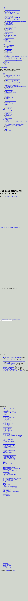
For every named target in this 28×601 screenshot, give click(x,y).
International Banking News (9, 467)
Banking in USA (6, 433)
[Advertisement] (14, 146)
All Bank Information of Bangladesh (10, 408)
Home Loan (8, 50)
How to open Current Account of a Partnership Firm (14, 361)
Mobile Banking (8, 25)
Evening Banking (9, 22)
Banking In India (6, 429)
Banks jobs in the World (8, 439)
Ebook (4, 448)
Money (4, 483)
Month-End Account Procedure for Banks (12, 357)
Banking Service (6, 18)
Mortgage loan (8, 52)
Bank (4, 8)
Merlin (13, 570)
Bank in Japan (6, 414)
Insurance (5, 464)
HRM (4, 461)
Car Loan (7, 47)
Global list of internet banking (9, 458)
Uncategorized (6, 494)
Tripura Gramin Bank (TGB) (9, 368)
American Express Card (10, 35)
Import (4, 462)
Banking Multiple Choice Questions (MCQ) (12, 435)
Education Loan (8, 49)
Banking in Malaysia (7, 430)
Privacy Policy (8, 41)
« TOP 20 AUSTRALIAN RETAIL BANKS (10, 319)
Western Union (6, 62)
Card (4, 34)
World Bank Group (7, 495)
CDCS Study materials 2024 (9, 444)
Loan (4, 44)
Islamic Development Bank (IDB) (12, 17)
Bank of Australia (6, 418)
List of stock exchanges (8, 480)
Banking (4, 422)
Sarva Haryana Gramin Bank (9, 363)
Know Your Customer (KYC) (9, 474)
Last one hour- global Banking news (10, 475)
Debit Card (7, 36)
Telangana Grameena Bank (8, 367)
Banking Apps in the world (8, 423)
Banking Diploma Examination (9, 425)
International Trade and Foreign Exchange (12, 470)
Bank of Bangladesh (7, 419)
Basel (4, 440)
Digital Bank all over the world (9, 447)
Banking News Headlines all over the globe (12, 436)
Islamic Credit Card (9, 38)
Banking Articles (9, 32)
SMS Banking (8, 29)
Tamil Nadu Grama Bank (8, 366)
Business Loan (8, 46)
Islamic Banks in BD (9, 16)
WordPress (7, 570)
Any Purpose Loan (9, 45)
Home (4, 7)
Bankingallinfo (15, 196)
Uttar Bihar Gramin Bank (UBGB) (10, 369)
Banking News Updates (10, 27)
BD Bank (7, 11)
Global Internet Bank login (8, 457)
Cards (4, 442)
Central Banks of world (10, 12)
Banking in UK (6, 431)
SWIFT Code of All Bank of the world (11, 491)
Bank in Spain (6, 416)
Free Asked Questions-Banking (9, 455)
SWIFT (7, 30)
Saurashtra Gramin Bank (8, 364)
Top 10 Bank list (6, 492)
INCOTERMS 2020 (7, 463)
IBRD (6, 55)
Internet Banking (9, 24)
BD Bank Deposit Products (8, 441)
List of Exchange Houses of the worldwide (12, 478)
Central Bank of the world (8, 445)
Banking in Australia (7, 427)
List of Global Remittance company (10, 479)
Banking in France (7, 428)
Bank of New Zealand (7, 420)
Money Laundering (7, 484)
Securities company (7, 489)
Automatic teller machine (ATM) (12, 19)
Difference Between (7, 446)
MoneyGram (8, 64)
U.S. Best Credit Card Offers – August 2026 (12, 370)
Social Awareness (6, 490)
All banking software (7, 410)
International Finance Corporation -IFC (13, 60)
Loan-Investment (6, 481)
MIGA (6, 61)
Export (4, 451)
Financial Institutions (7, 452)
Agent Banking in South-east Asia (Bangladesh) (15, 21)
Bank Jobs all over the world (9, 417)
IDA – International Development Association (15, 58)
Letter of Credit (6, 476)
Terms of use (8, 43)
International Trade (7, 469)
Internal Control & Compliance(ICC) (11, 466)
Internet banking (6, 472)
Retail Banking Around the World (10, 487)
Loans (6, 51)
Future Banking (8, 23)
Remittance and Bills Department (10, 486)
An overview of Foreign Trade (9, 412)
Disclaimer (5, 40)
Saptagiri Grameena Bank (8, 359)
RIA (6, 63)
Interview (7, 33)
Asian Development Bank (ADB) (12, 10)
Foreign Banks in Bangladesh (11, 14)
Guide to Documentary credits (9, 459)
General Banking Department (9, 456)
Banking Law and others (8, 434)
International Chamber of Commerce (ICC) (12, 468)
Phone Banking (8, 28)
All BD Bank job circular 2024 (9, 411)
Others (4, 485)
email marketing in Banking (9, 450)
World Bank (5, 53)
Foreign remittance (7, 453)
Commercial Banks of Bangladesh (12, 13)
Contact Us (5, 39)
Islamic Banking (6, 473)
